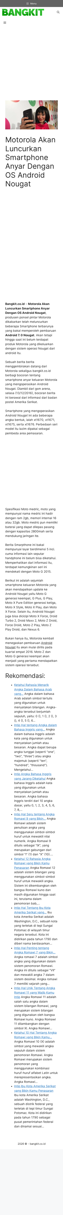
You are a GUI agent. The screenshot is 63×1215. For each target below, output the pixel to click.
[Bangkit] (23, 12)
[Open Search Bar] (58, 12)
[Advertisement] (31, 66)
